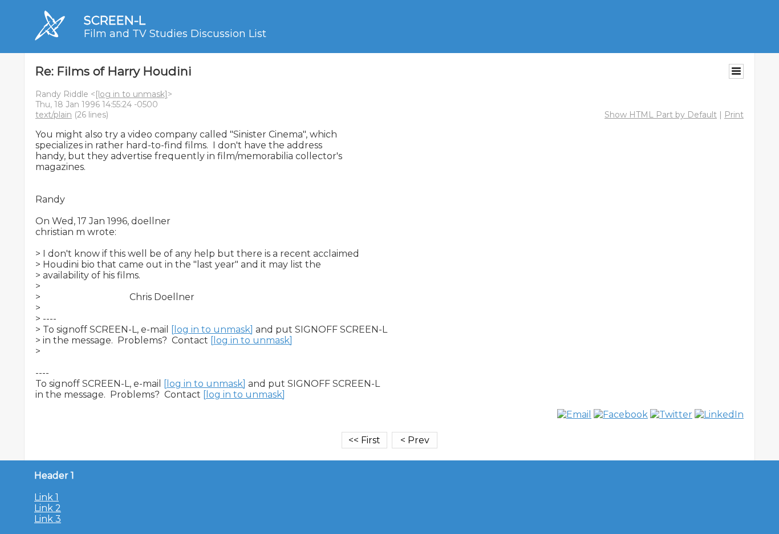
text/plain (53, 115)
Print (734, 115)
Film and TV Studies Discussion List (175, 33)
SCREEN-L (114, 20)
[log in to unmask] (131, 94)
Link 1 (46, 497)
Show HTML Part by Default (660, 115)
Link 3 (47, 518)
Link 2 (47, 508)
